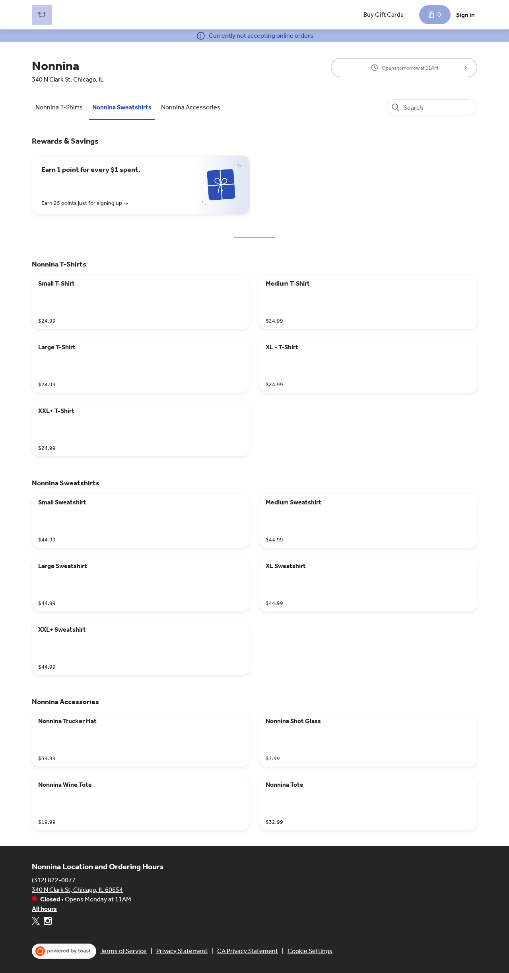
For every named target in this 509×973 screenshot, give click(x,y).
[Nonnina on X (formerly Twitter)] (37, 922)
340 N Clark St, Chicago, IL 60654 (77, 889)
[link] (59, 107)
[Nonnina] (42, 15)
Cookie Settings (310, 951)
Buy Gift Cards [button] (383, 14)
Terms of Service (123, 951)
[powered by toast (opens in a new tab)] (64, 951)
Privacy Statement (182, 951)
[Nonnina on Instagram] (47, 922)
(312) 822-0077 (54, 880)
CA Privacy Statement (247, 951)
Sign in (465, 15)
